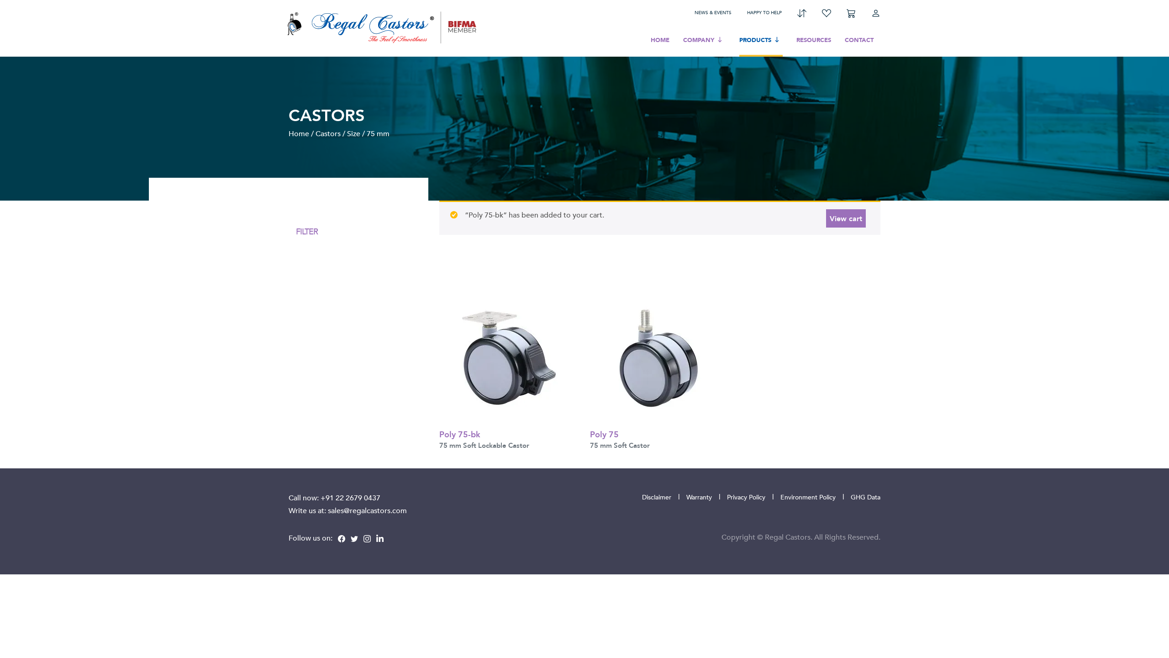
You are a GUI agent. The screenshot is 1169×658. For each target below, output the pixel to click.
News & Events (713, 12)
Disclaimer (656, 497)
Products (755, 40)
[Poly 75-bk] (507, 357)
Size (353, 133)
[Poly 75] (658, 357)
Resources (813, 40)
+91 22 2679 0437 (350, 498)
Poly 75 (604, 434)
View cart (846, 218)
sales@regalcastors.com (367, 510)
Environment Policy (808, 497)
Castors (328, 133)
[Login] (875, 12)
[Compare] (801, 12)
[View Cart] (851, 12)
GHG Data (865, 497)
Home (660, 40)
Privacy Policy (746, 497)
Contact (859, 40)
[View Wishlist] (826, 12)
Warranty (699, 497)
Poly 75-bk (459, 434)
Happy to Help (764, 12)
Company (698, 40)
